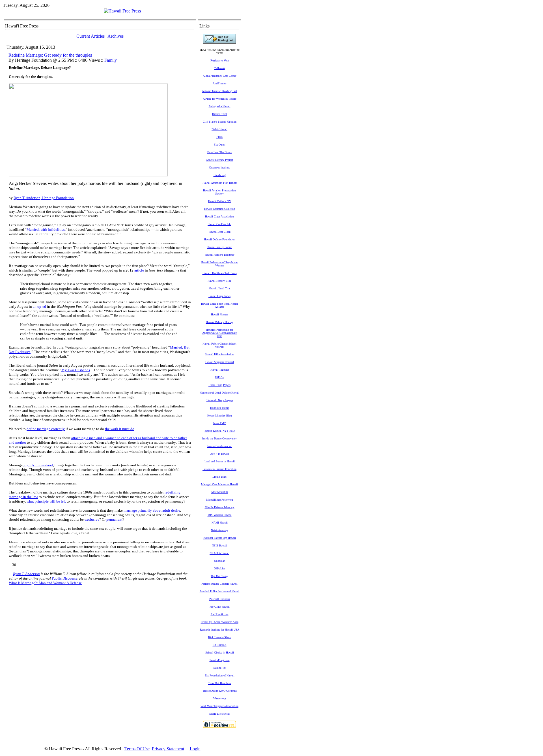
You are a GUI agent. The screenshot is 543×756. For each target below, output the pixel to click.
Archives (115, 36)
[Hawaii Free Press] (122, 10)
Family (110, 60)
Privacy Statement (168, 748)
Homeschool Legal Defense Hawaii (219, 392)
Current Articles (90, 36)
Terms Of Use (137, 748)
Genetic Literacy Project (219, 159)
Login (195, 748)
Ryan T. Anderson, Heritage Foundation (44, 198)
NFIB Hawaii (219, 545)
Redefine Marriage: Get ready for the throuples (50, 55)
